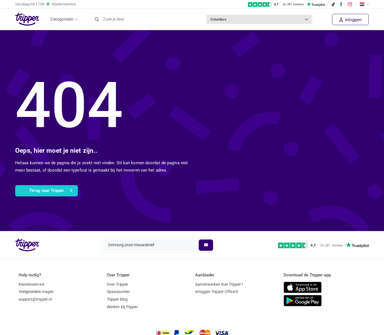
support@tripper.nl (35, 299)
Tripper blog (117, 299)
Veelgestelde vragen (36, 291)
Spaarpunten (118, 291)
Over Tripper (117, 284)
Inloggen (353, 19)
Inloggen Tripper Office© (216, 291)
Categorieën (61, 19)
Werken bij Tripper (122, 307)
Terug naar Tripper (46, 190)
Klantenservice (31, 284)
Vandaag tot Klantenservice (45, 4)
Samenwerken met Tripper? (219, 284)
